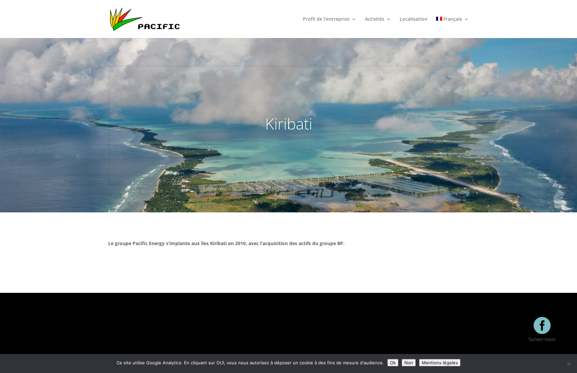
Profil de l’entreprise (326, 19)
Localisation (413, 19)
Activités (374, 19)
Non (408, 362)
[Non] (568, 363)
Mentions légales (440, 362)
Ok (393, 362)
